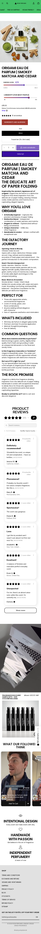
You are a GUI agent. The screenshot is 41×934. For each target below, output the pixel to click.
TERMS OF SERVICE (8, 899)
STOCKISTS (6, 896)
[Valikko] (2, 3)
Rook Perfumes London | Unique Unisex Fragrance (23, 925)
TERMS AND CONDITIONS (11, 875)
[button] (28, 417)
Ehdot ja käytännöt (20, 930)
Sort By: (22, 431)
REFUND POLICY (7, 903)
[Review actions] (33, 438)
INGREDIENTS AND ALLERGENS (14, 122)
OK (37, 917)
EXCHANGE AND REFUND (10, 879)
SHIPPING (5, 885)
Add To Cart (13, 804)
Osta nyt (20, 154)
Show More (17, 457)
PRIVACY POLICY (8, 889)
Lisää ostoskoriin (29, 147)
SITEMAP (5, 906)
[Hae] (7, 3)
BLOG (4, 893)
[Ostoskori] (38, 3)
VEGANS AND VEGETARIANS (11, 882)
